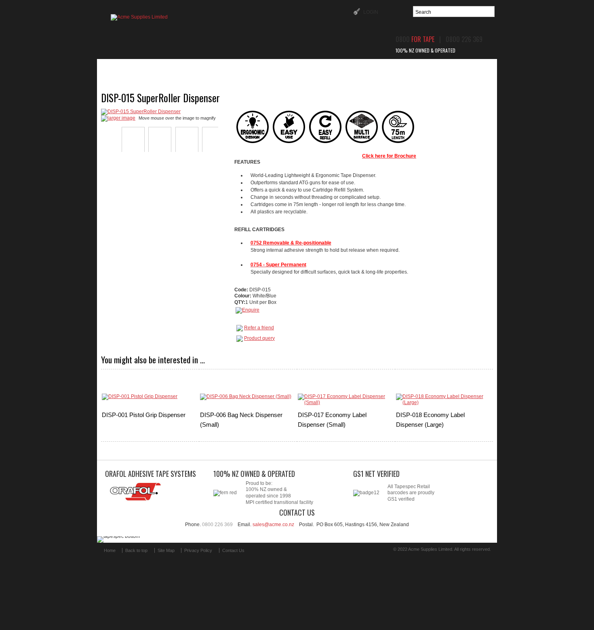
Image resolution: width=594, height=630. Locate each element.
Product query (259, 338)
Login (370, 12)
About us (235, 68)
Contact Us (233, 550)
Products (186, 68)
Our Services (289, 68)
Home (143, 68)
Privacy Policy (198, 550)
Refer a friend (259, 328)
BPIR (396, 68)
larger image (121, 118)
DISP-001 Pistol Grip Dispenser (143, 414)
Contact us (440, 68)
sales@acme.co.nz (273, 524)
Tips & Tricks (349, 68)
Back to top (136, 550)
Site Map (166, 550)
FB (260, 554)
